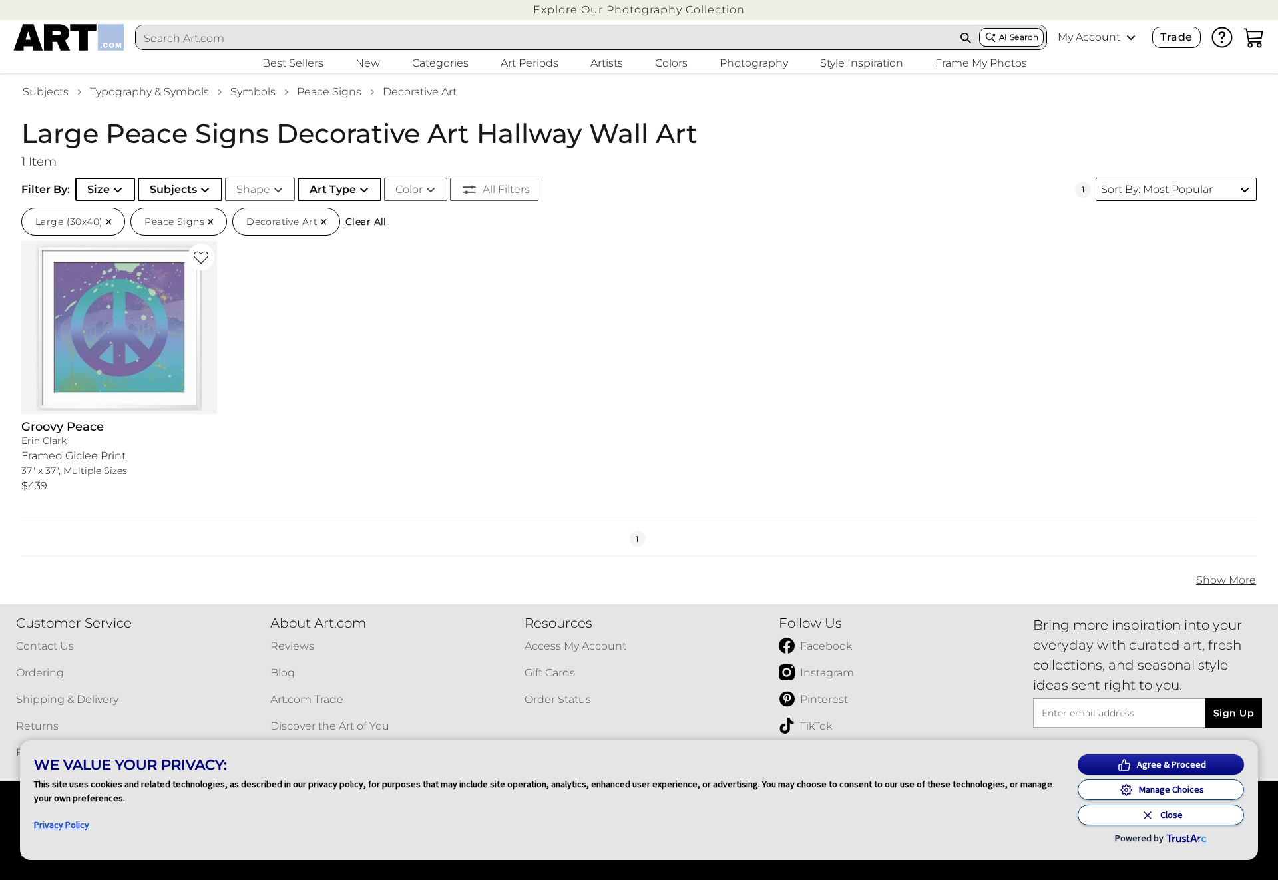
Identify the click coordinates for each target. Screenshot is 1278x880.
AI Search (1018, 37)
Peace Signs (329, 91)
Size (98, 189)
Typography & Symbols (149, 91)
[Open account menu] (1131, 37)
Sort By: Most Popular (1157, 189)
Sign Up (1233, 713)
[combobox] (544, 38)
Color (409, 189)
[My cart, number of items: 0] (1254, 37)
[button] (639, 9)
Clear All (366, 221)
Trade (1176, 37)
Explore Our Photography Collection (639, 9)
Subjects (46, 91)
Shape (253, 189)
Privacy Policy (61, 825)
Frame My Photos (981, 63)
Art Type (333, 189)
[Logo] (68, 37)
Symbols (253, 91)
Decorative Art (420, 91)
